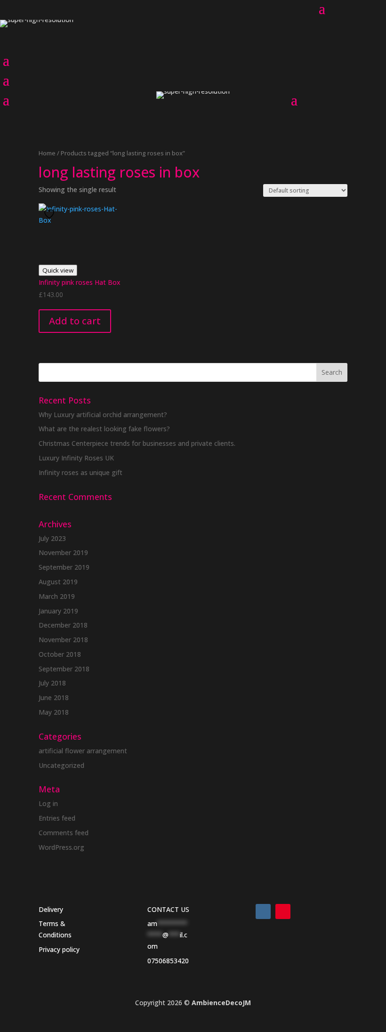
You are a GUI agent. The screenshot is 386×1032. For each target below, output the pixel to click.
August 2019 (58, 581)
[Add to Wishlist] (50, 214)
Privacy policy (59, 949)
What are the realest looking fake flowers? (104, 428)
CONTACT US (168, 909)
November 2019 (63, 552)
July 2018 (52, 682)
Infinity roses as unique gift (80, 472)
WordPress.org (61, 847)
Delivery (51, 909)
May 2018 (54, 712)
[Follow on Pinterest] (282, 911)
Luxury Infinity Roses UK (76, 457)
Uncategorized (61, 765)
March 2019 (57, 596)
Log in (48, 803)
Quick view (57, 270)
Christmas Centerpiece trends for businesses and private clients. (137, 443)
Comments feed (63, 832)
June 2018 (54, 697)
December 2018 (63, 625)
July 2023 (52, 538)
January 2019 (58, 610)
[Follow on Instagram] (263, 911)
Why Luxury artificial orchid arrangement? (103, 414)
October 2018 (60, 654)
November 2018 (63, 639)
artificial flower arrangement (83, 750)
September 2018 (64, 668)
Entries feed (57, 818)
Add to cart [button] (75, 320)
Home (47, 153)
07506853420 (168, 960)
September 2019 (64, 567)
